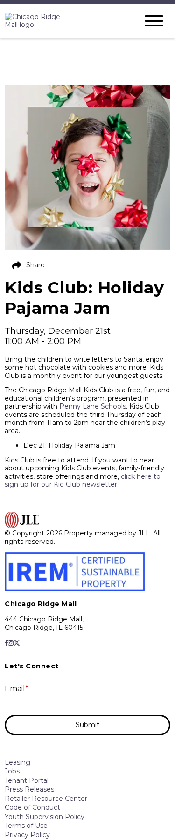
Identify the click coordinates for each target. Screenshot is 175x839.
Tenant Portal (27, 780)
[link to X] (17, 643)
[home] (64, 21)
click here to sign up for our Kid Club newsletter (83, 480)
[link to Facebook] (6, 643)
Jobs (12, 771)
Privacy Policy (27, 835)
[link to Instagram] (11, 643)
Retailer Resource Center (46, 798)
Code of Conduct (32, 807)
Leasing (17, 762)
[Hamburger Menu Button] (154, 20)
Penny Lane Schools (92, 406)
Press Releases (29, 789)
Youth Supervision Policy (44, 817)
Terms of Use (26, 825)
